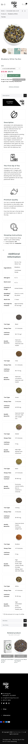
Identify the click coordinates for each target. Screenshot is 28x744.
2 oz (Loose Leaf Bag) (8, 68)
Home (3, 11)
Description (6, 95)
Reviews (5, 620)
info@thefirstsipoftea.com (11, 698)
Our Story (5, 625)
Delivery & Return (14, 87)
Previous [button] (3, 35)
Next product (25, 10)
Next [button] (22, 35)
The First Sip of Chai (18, 739)
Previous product (21, 10)
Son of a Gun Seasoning (10, 741)
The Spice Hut (7, 739)
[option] (14, 35)
